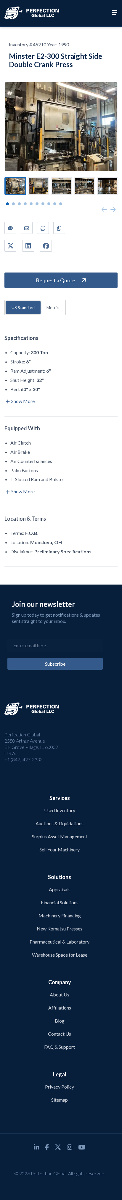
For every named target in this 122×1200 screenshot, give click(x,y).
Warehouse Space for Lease (59, 955)
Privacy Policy (59, 1086)
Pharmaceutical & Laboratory (59, 941)
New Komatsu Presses (59, 928)
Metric (52, 307)
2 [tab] (13, 203)
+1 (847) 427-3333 (23, 759)
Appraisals (59, 889)
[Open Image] (61, 126)
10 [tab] (60, 203)
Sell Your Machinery (59, 849)
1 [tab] (7, 203)
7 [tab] (42, 203)
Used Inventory (59, 810)
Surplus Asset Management (59, 836)
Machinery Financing (59, 915)
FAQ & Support (59, 1047)
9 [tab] (54, 203)
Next (113, 210)
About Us (59, 994)
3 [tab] (19, 203)
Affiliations (59, 1007)
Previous (104, 210)
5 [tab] (31, 203)
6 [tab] (37, 203)
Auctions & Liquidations (60, 823)
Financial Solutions (59, 902)
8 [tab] (48, 203)
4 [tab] (25, 203)
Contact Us (59, 1034)
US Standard (23, 307)
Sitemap (59, 1100)
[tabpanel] (15, 186)
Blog (60, 1020)
